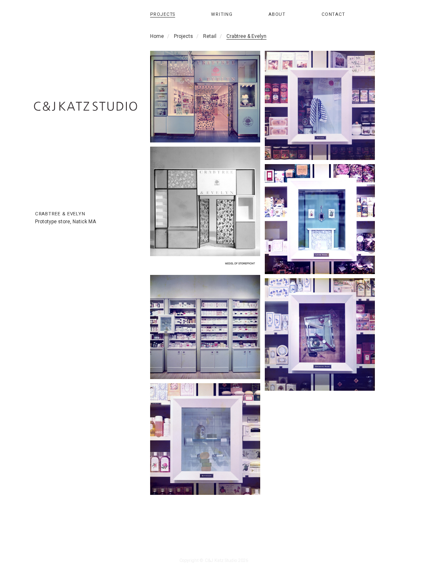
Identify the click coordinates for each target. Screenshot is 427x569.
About (277, 14)
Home (157, 36)
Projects (162, 14)
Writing (222, 14)
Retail (209, 36)
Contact (333, 14)
